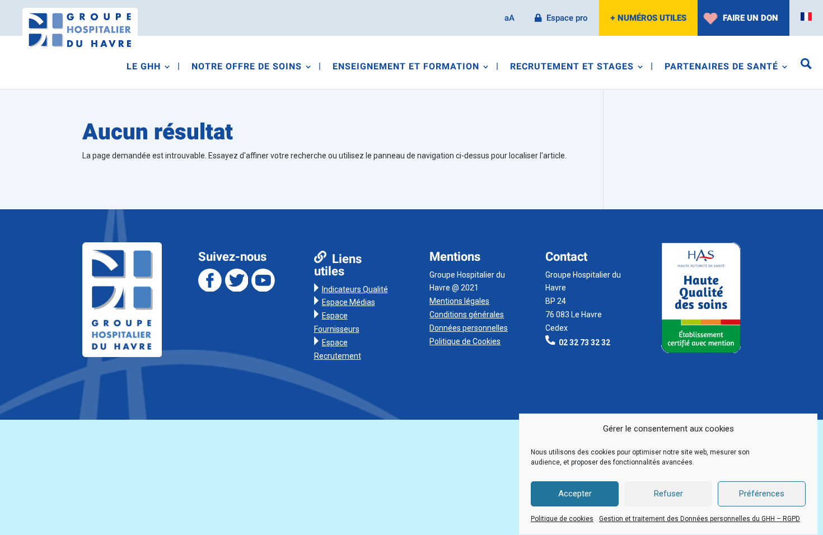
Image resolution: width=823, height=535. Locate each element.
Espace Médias (348, 302)
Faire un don (750, 18)
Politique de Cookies (465, 341)
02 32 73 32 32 (584, 341)
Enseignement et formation (406, 68)
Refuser (668, 494)
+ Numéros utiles (648, 18)
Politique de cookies (562, 519)
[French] (806, 17)
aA (509, 18)
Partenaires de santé (721, 68)
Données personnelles (468, 327)
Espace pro (567, 18)
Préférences (761, 494)
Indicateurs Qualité (355, 289)
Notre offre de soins (246, 68)
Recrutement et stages (572, 68)
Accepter (575, 494)
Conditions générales (466, 314)
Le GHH (144, 68)
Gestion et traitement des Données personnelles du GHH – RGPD (699, 519)
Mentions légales (459, 301)
